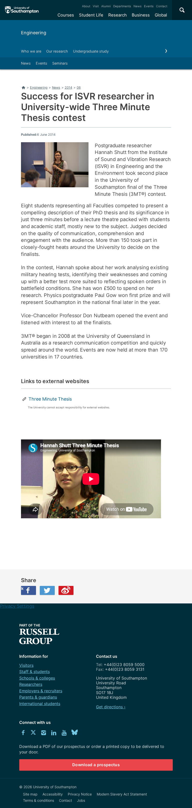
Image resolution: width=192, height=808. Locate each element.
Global (161, 15)
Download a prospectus (96, 764)
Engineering (33, 32)
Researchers (30, 684)
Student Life (91, 15)
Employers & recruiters (40, 690)
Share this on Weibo (66, 590)
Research (117, 15)
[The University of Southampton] (22, 10)
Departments (122, 6)
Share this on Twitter (47, 590)
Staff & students (34, 671)
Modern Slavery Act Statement (122, 794)
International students (39, 703)
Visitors (26, 665)
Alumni (106, 6)
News (138, 6)
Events (149, 6)
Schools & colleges (37, 678)
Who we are (31, 51)
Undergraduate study (91, 51)
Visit (96, 6)
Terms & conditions (38, 800)
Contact (161, 6)
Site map (30, 794)
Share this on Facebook (22, 588)
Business (141, 15)
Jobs (81, 800)
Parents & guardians (38, 697)
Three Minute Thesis (50, 399)
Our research (57, 51)
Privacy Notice (80, 794)
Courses (66, 15)
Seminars (60, 63)
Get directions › (111, 706)
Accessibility (52, 794)
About (86, 6)
